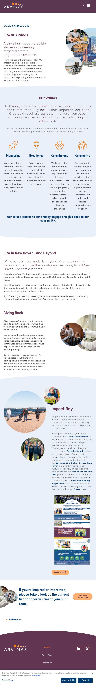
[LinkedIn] (78, 648)
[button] (83, 5)
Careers (47, 647)
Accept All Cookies (68, 680)
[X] (87, 648)
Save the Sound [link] (75, 451)
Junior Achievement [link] (78, 437)
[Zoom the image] (13, 4)
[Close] (92, 673)
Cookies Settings (7, 680)
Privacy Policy (47, 655)
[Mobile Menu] (89, 5)
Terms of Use (47, 663)
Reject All (85, 680)
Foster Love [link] (80, 489)
